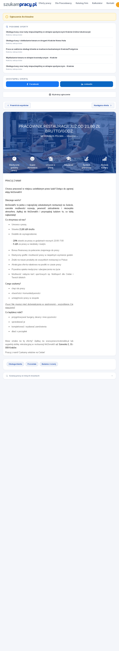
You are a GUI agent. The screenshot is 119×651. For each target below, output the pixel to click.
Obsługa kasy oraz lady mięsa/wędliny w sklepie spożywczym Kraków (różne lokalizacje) (48, 32)
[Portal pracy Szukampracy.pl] (20, 4)
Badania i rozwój (49, 364)
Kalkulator (97, 3)
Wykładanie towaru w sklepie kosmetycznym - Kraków (31, 57)
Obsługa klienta (15, 364)
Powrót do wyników (19, 105)
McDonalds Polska (52, 136)
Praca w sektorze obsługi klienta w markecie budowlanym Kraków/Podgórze (42, 49)
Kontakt (110, 3)
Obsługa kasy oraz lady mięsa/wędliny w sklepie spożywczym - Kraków (40, 66)
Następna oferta (101, 105)
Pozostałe (32, 364)
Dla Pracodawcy (63, 3)
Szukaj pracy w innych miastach (24, 376)
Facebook (34, 84)
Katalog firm (82, 3)
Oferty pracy (45, 3)
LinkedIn (88, 84)
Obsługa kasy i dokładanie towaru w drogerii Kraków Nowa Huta (36, 40)
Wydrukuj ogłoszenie (61, 94)
